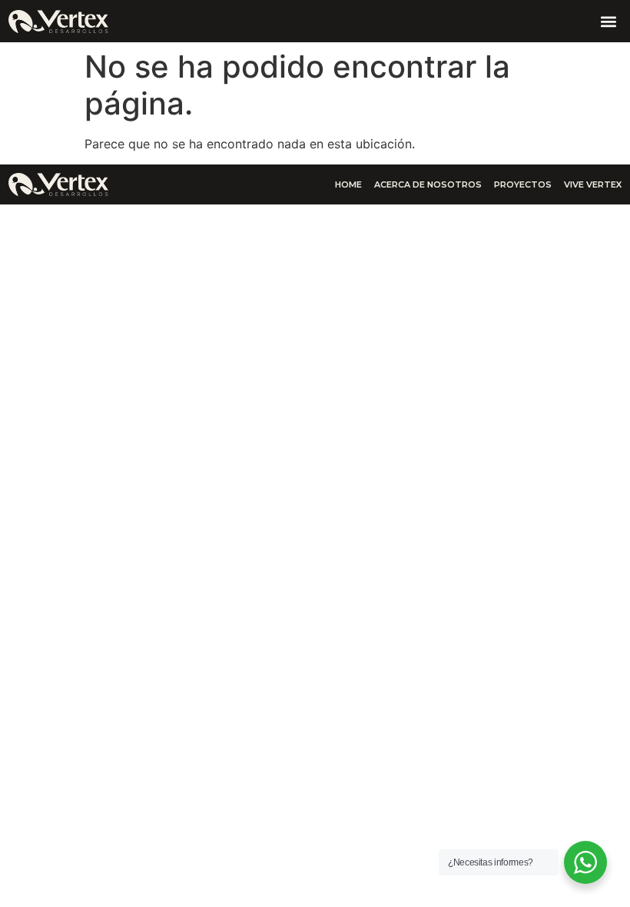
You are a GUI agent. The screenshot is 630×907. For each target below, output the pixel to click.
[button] (609, 21)
